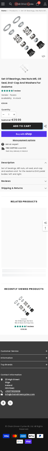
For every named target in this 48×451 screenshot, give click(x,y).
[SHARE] (45, 126)
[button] (7, 90)
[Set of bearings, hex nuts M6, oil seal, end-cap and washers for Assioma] (24, 306)
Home (3, 11)
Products (13, 11)
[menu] (3, 4)
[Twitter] (10, 402)
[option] (24, 36)
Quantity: (6, 109)
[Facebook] (3, 402)
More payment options (24, 140)
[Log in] (45, 4)
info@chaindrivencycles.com (20, 394)
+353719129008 (12, 391)
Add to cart (22, 126)
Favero (13, 95)
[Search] (10, 4)
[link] (24, 272)
